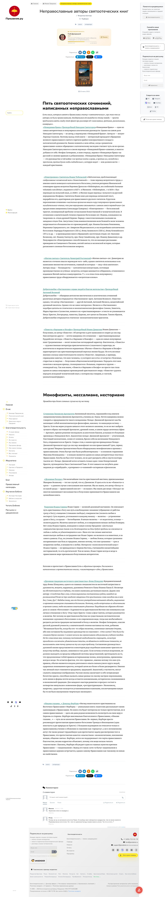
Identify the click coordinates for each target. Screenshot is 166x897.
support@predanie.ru (126, 845)
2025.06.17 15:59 (59, 808)
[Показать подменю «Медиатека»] (4, 460)
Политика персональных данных (63, 886)
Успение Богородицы (64, 877)
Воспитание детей (112, 874)
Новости (69, 845)
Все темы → (97, 877)
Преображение (76, 877)
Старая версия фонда (13, 307)
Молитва (65, 874)
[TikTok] (11, 706)
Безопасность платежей (86, 884)
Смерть (121, 874)
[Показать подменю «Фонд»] (4, 428)
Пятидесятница (87, 877)
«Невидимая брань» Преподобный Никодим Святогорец (69, 127)
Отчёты (69, 848)
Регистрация (12, 212)
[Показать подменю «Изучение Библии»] (4, 491)
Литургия (72, 874)
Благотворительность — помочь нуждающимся (82, 839)
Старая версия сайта (13, 305)
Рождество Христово (36, 874)
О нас (8, 409)
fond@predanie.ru (132, 842)
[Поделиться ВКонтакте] (80, 52)
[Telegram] (12, 702)
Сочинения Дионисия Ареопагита (58, 414)
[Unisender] (38, 860)
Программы (70, 854)
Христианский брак (99, 874)
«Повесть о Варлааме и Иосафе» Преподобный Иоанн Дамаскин (73, 329)
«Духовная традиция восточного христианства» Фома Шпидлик (73, 581)
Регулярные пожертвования (67, 884)
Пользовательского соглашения (127, 886)
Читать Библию (13, 505)
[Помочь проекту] (139, 890)
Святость (82, 874)
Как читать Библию (130, 874)
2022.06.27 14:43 (58, 817)
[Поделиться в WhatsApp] (93, 52)
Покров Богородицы (50, 877)
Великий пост (53, 874)
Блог (8, 480)
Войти (10, 210)
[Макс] (16, 702)
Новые (45, 802)
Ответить (51, 813)
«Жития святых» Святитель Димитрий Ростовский (67, 258)
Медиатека (11, 460)
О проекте (47, 886)
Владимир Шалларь (85, 16)
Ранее (59, 802)
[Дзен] (14, 706)
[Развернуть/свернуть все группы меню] (7, 402)
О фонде (69, 842)
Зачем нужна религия (36, 877)
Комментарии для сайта (116, 827)
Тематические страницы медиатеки (45, 869)
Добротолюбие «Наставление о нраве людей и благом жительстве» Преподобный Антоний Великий (80, 291)
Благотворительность (16, 428)
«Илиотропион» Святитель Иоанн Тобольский (65, 177)
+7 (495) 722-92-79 (130, 839)
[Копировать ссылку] (97, 52)
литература (88, 24)
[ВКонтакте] (8, 702)
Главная (9, 404)
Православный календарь (12, 485)
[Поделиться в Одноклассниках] (88, 52)
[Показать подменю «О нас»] (4, 409)
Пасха (45, 874)
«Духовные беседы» (53, 479)
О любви (89, 874)
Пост (59, 874)
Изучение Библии (14, 491)
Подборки (85, 19)
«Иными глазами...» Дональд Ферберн (61, 703)
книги (80, 24)
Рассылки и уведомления (12, 511)
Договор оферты (51, 884)
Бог (78, 874)
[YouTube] (20, 702)
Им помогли (70, 851)
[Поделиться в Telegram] (84, 52)
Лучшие (52, 802)
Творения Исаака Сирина (55, 507)
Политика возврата (36, 886)
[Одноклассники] (18, 706)
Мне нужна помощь (129, 855)
